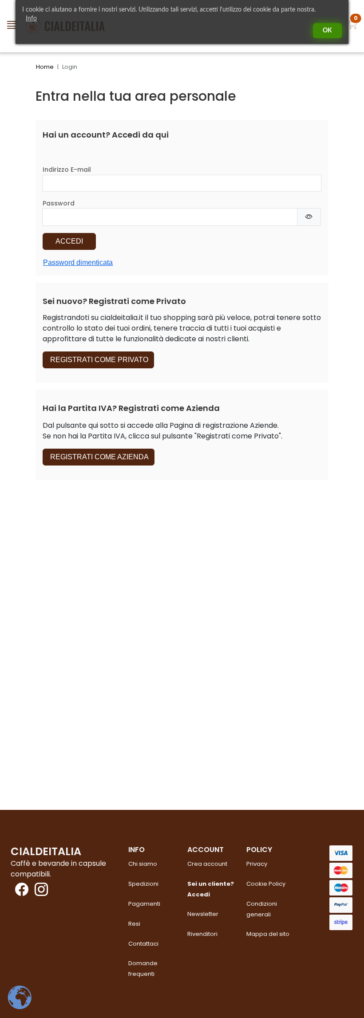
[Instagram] (39, 892)
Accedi (69, 241)
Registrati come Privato (98, 359)
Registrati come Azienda (98, 457)
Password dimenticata (78, 262)
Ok (327, 31)
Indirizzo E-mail (67, 169)
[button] (352, 26)
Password (59, 203)
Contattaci (143, 943)
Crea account (207, 864)
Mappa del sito (267, 934)
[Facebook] (19, 892)
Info (31, 19)
